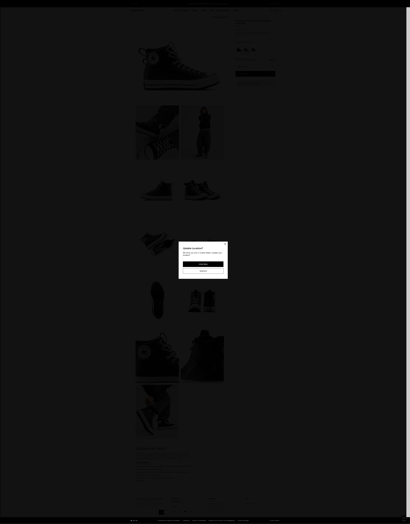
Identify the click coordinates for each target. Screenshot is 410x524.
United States (203, 264)
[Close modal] (226, 244)
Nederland (203, 271)
